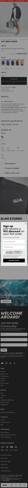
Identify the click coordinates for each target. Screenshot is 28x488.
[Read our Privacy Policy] (24, 256)
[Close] (25, 224)
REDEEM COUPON (14, 260)
